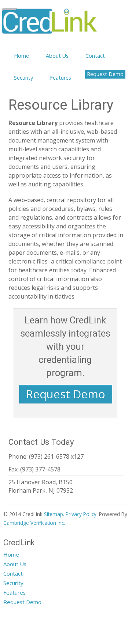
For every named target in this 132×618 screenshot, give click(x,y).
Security (23, 77)
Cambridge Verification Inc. (34, 522)
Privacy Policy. (82, 514)
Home (21, 55)
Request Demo (105, 74)
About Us (57, 55)
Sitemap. (54, 514)
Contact (95, 55)
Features (60, 77)
